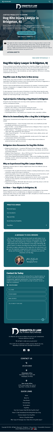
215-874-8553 (7, 1)
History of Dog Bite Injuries (26, 417)
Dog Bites (10, 225)
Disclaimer (25, 427)
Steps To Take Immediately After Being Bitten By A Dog (26, 412)
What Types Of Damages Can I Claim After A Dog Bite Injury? (26, 419)
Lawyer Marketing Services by (23, 428)
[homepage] (26, 331)
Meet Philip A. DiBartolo (25, 36)
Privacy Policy (33, 427)
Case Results (26, 400)
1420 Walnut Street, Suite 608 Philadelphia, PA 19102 (27, 375)
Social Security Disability (14, 221)
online (12, 195)
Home (26, 395)
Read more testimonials (40, 58)
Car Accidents (11, 213)
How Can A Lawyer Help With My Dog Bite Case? (26, 410)
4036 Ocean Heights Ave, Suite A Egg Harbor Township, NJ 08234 (27, 386)
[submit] (43, 319)
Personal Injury (11, 209)
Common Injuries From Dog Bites (26, 415)
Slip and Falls (11, 217)
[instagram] (28, 350)
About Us (26, 398)
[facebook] (24, 350)
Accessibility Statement (44, 427)
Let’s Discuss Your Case (26, 33)
